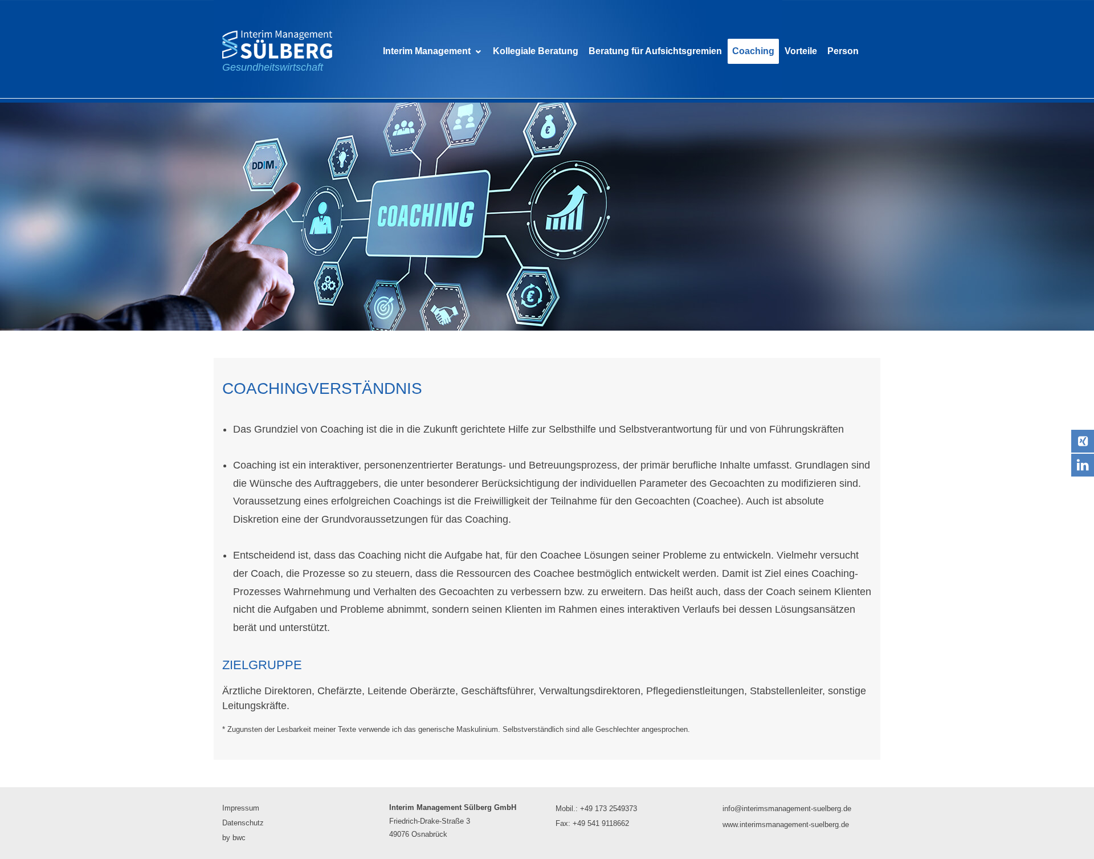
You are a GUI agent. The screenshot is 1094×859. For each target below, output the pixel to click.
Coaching (753, 51)
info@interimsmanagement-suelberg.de (786, 808)
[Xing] (1082, 441)
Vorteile (801, 51)
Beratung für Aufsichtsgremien (655, 51)
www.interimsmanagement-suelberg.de (785, 824)
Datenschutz (243, 823)
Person (843, 51)
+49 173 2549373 (608, 808)
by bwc (234, 837)
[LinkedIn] (1082, 465)
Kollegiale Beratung (535, 51)
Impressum (240, 808)
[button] (432, 51)
